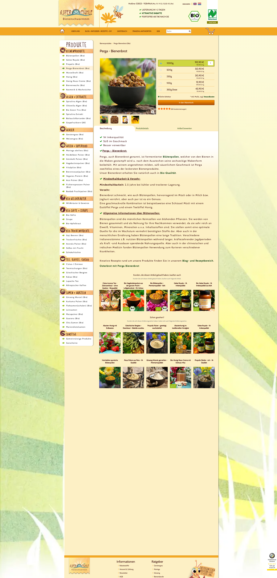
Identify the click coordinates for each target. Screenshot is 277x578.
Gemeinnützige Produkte (79, 339)
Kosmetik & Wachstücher (78, 90)
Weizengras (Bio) (74, 139)
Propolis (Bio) (73, 64)
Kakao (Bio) (72, 277)
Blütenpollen (171, 156)
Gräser (69, 130)
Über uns (75, 31)
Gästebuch (122, 31)
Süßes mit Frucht (75, 248)
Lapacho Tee (72, 281)
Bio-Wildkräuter (75, 198)
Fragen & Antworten (142, 31)
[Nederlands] (199, 4)
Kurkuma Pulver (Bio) (77, 301)
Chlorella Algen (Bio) (76, 106)
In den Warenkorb (186, 102)
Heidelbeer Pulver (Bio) (78, 155)
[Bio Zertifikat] (194, 16)
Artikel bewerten (184, 128)
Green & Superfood (76, 146)
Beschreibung (106, 128)
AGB (121, 577)
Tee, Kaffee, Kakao (77, 259)
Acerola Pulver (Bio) (76, 244)
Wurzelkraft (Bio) (75, 73)
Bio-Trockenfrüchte (77, 231)
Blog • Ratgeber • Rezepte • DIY (98, 31)
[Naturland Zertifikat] (212, 16)
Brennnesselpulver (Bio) (78, 172)
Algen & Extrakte (76, 97)
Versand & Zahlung (126, 569)
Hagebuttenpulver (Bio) (78, 163)
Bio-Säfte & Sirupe (76, 210)
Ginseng (157, 573)
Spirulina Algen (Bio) (76, 101)
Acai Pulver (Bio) (74, 180)
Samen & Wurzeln (75, 292)
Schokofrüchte (73, 252)
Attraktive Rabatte (152, 13)
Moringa (157, 569)
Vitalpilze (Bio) (73, 167)
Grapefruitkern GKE (76, 123)
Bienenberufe (159, 577)
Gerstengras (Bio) (75, 134)
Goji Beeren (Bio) (75, 235)
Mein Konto (186, 4)
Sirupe (69, 219)
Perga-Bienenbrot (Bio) (78, 68)
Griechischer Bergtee (76, 272)
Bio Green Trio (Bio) (76, 110)
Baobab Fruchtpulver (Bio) (79, 191)
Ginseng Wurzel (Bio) (77, 297)
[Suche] (189, 31)
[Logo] (76, 13)
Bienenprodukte (75, 51)
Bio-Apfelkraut (73, 223)
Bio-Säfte (71, 215)
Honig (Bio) (72, 77)
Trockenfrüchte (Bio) (76, 240)
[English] (195, 4)
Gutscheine (72, 343)
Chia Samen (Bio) (75, 323)
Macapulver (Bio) (74, 314)
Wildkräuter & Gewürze (77, 203)
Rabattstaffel (124, 566)
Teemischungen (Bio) (77, 268)
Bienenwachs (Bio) (75, 85)
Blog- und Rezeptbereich (197, 260)
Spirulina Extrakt (74, 114)
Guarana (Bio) (73, 318)
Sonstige (71, 334)
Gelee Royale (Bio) (75, 60)
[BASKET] (210, 31)
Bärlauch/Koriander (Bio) (78, 118)
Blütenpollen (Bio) (75, 56)
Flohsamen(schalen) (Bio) (79, 306)
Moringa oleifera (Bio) (77, 150)
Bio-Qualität (168, 172)
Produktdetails (142, 128)
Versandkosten (209, 97)
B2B (158, 31)
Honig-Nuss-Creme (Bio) (78, 81)
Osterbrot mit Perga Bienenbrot (119, 265)
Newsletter (123, 573)
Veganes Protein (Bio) (77, 176)
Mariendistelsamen (76, 327)
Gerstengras (158, 566)
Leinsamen (71, 310)
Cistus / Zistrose (74, 264)
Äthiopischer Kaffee (76, 285)
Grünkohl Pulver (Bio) (77, 159)
